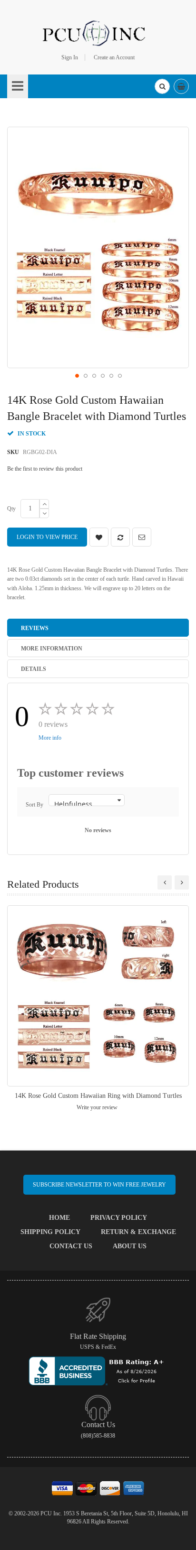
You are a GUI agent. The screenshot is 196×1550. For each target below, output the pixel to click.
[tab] (98, 628)
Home (59, 1217)
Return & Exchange (138, 1231)
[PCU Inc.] (98, 32)
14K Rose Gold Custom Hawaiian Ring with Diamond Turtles (98, 1095)
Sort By (34, 804)
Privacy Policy (118, 1217)
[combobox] (162, 86)
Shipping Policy (50, 1231)
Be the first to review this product (44, 468)
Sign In (69, 57)
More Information (51, 648)
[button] (76, 375)
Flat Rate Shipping (98, 1336)
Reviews (35, 628)
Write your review (97, 1107)
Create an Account (114, 57)
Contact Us (70, 1246)
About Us (130, 1246)
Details (33, 669)
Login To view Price (47, 537)
